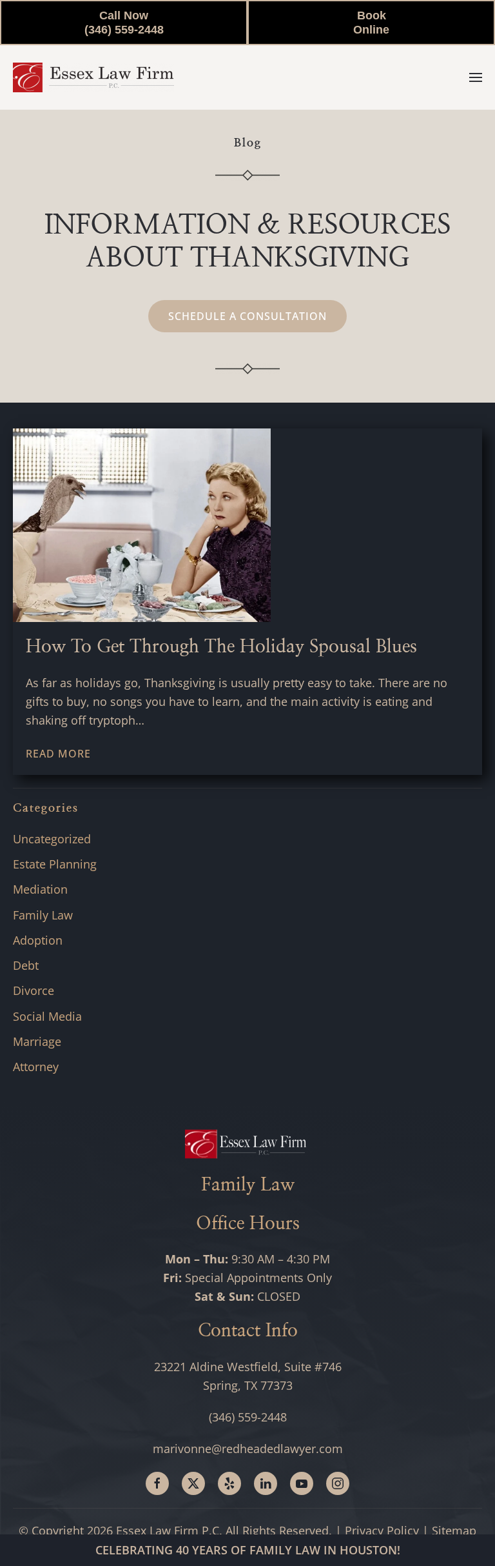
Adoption (38, 940)
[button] (475, 77)
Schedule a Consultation (247, 316)
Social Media (47, 1016)
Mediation (40, 889)
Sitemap (454, 1530)
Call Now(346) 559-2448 (124, 22)
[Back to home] (93, 77)
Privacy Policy (382, 1530)
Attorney (36, 1066)
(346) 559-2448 (248, 1417)
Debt (26, 965)
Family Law (43, 915)
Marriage (37, 1041)
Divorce (33, 990)
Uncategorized (52, 839)
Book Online (371, 22)
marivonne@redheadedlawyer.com (248, 1448)
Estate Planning (55, 864)
